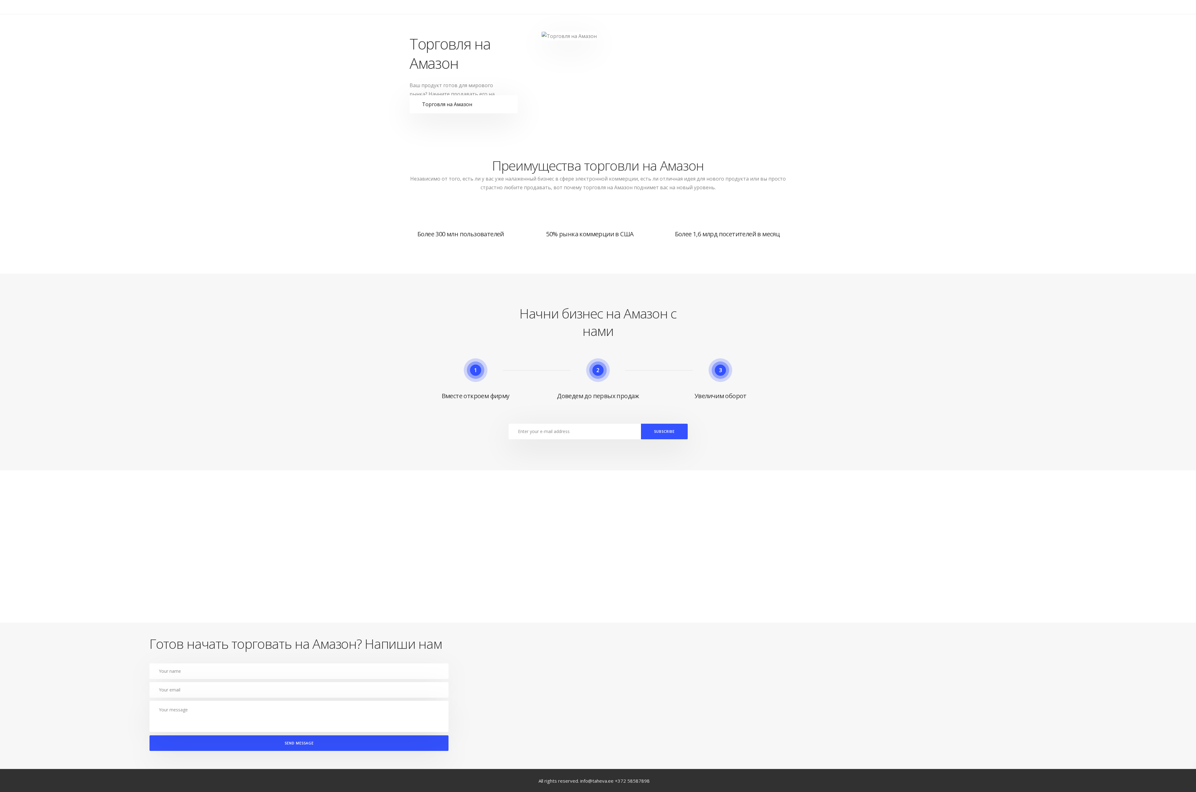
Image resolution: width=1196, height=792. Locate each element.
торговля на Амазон (608, 187)
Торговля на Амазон (447, 104)
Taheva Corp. (431, 18)
